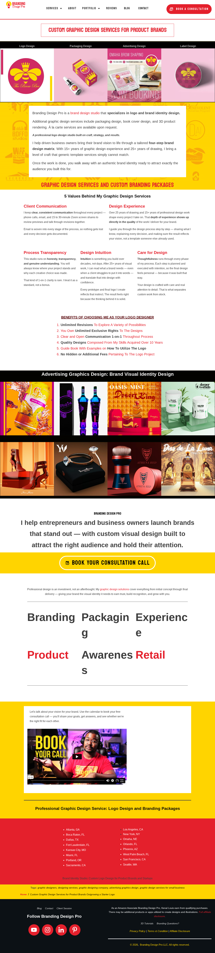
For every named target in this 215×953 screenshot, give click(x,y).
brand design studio (85, 113)
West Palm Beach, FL (136, 854)
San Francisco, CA (134, 859)
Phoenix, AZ (130, 849)
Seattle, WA (130, 864)
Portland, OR (73, 860)
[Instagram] (47, 929)
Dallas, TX (72, 839)
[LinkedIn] (61, 929)
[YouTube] (34, 929)
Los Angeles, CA (133, 829)
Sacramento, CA (76, 865)
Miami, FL (72, 855)
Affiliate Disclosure (180, 931)
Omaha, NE (130, 839)
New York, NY (131, 834)
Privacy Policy (137, 931)
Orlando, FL (130, 844)
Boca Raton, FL (75, 834)
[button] (54, 8)
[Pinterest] (74, 929)
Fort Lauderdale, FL (78, 844)
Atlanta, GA (73, 829)
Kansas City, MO (76, 850)
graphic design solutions (114, 589)
